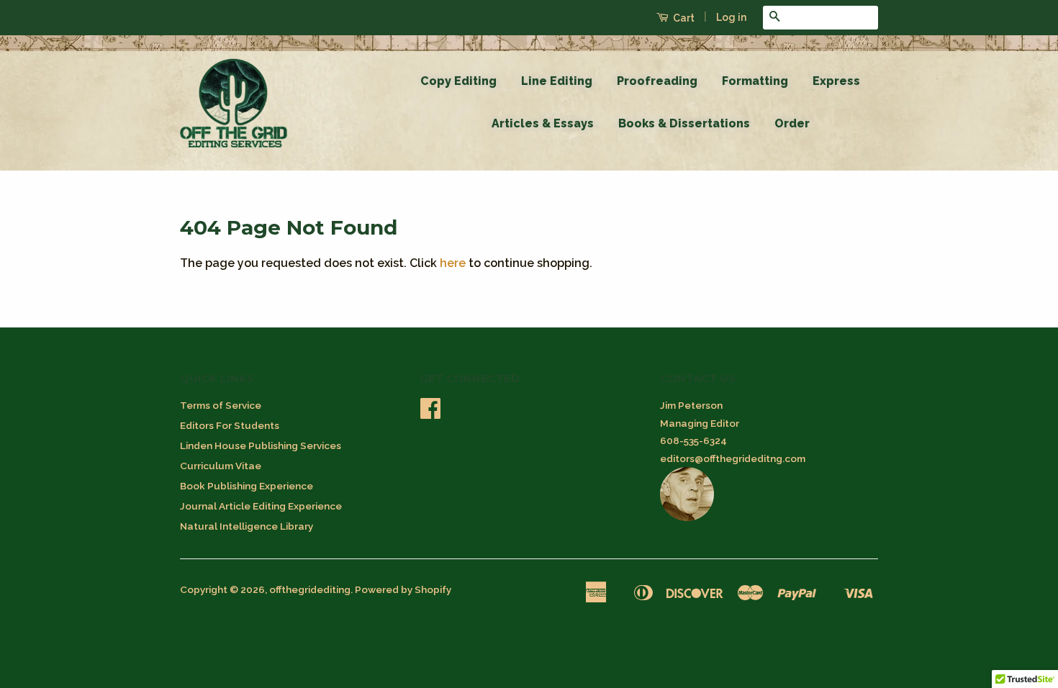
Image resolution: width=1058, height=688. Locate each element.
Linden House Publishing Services (260, 445)
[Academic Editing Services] (687, 517)
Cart (683, 18)
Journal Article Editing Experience (261, 506)
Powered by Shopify (403, 589)
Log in (731, 17)
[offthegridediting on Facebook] (430, 413)
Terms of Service (220, 405)
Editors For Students (229, 425)
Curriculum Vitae (220, 465)
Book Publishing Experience (246, 486)
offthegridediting (310, 589)
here (453, 263)
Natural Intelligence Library (246, 526)
